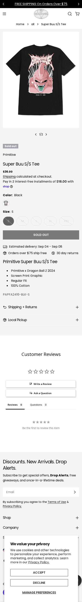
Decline (39, 583)
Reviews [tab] (13, 404)
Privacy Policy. (38, 562)
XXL (69, 222)
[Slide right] (46, 134)
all (32, 24)
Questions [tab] (36, 404)
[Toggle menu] (4, 14)
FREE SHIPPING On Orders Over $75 (41, 4)
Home (20, 24)
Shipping (9, 176)
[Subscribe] (75, 492)
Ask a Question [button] (42, 393)
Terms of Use (57, 502)
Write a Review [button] (43, 384)
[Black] (6, 203)
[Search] (70, 14)
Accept (39, 572)
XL (53, 222)
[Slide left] (36, 134)
